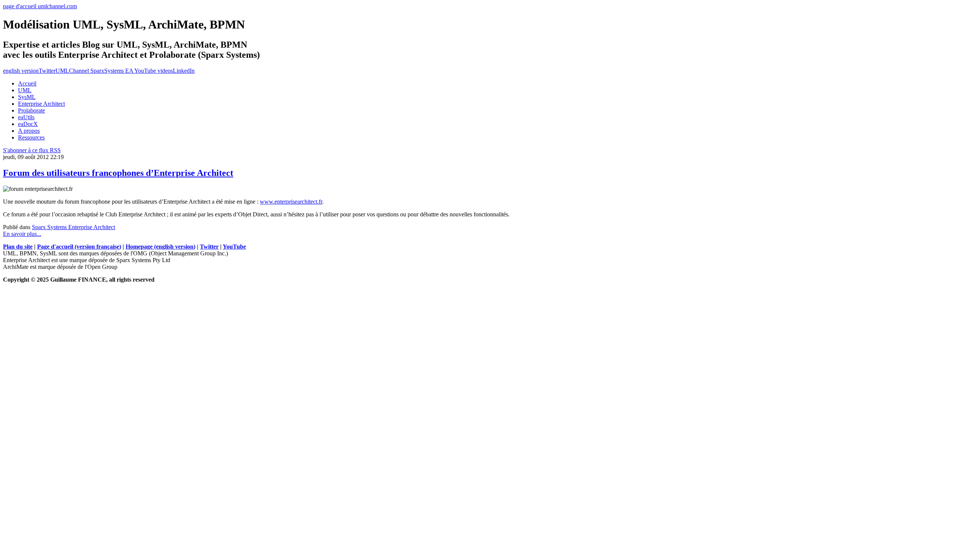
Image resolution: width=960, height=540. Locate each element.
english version (21, 71)
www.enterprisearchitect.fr (291, 201)
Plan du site (18, 246)
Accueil (27, 83)
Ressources (31, 137)
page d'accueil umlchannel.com (40, 6)
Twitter (47, 71)
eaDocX (28, 124)
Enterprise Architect (41, 103)
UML (25, 90)
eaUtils (26, 117)
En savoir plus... (22, 234)
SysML (27, 97)
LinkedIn (184, 71)
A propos (29, 131)
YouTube (234, 246)
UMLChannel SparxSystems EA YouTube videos (114, 71)
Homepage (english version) (160, 246)
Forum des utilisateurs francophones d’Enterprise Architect (118, 173)
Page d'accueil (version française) (79, 246)
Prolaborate (31, 110)
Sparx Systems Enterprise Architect (73, 227)
